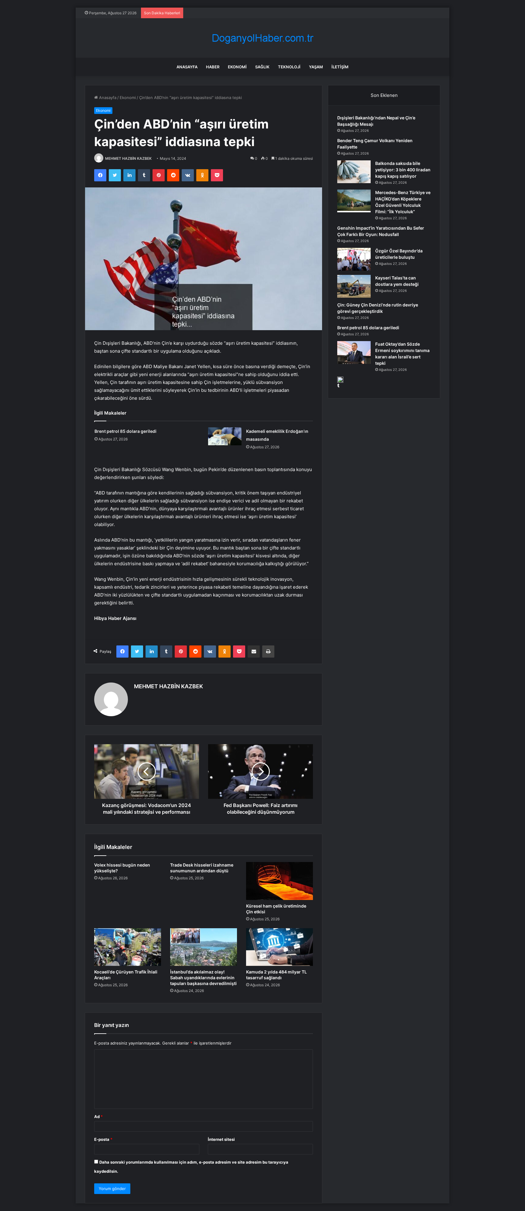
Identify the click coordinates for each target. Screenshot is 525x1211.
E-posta (103, 1139)
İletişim (339, 66)
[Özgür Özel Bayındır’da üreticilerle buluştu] (354, 259)
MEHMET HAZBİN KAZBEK (128, 158)
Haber (212, 66)
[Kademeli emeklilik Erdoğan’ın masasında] (225, 436)
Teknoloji (289, 66)
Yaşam (316, 66)
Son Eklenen (384, 95)
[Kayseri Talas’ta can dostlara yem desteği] (354, 286)
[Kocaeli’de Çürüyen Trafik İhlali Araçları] (127, 947)
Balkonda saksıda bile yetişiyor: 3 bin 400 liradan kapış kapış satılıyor (403, 170)
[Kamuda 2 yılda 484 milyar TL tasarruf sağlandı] (279, 947)
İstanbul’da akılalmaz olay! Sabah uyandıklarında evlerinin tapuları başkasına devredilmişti (203, 977)
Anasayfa (187, 66)
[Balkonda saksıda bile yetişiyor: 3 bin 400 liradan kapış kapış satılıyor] (354, 171)
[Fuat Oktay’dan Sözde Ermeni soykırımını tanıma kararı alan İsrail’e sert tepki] (354, 352)
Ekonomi (237, 66)
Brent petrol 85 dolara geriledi (125, 431)
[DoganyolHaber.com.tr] (262, 38)
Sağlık (262, 66)
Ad (98, 1116)
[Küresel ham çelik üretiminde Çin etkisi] (279, 881)
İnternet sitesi (221, 1139)
